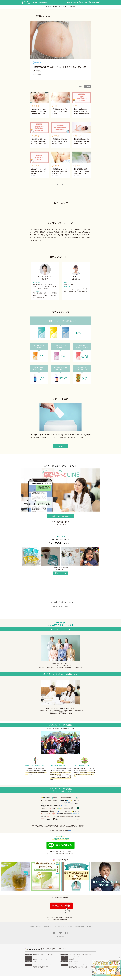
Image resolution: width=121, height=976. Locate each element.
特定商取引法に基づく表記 (66, 926)
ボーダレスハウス (36, 957)
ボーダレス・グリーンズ (74, 956)
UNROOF (35, 959)
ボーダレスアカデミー (73, 961)
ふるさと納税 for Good (86, 954)
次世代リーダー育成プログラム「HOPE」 (77, 963)
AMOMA (35, 964)
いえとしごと (41, 959)
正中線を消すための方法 (52, 6)
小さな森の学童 (77, 957)
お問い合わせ (39, 926)
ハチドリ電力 (50, 954)
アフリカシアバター (49, 964)
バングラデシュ (72, 964)
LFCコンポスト (43, 954)
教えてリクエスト (84, 2)
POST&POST (36, 954)
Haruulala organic (37, 966)
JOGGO (39, 964)
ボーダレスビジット (46, 957)
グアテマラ (85, 964)
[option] (45, 281)
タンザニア (71, 966)
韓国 (82, 967)
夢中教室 (71, 957)
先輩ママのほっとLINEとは (60, 516)
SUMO (47, 959)
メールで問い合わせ (61, 606)
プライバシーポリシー (79, 926)
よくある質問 (56, 926)
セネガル (71, 967)
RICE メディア (72, 954)
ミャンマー (79, 964)
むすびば (53, 957)
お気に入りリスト (73, 2)
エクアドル (91, 964)
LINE (55, 712)
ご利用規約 (88, 926)
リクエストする (60, 446)
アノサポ (40, 956)
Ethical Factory (45, 966)
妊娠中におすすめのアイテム (68, 6)
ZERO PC (35, 956)
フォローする (62, 573)
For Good (78, 954)
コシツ (34, 961)
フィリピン (77, 966)
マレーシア (91, 966)
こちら (69, 830)
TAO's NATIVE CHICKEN (38, 967)
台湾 (86, 967)
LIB (43, 964)
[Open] (31, 556)
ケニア (75, 967)
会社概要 (32, 926)
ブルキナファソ (84, 966)
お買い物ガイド (47, 926)
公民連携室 (71, 959)
